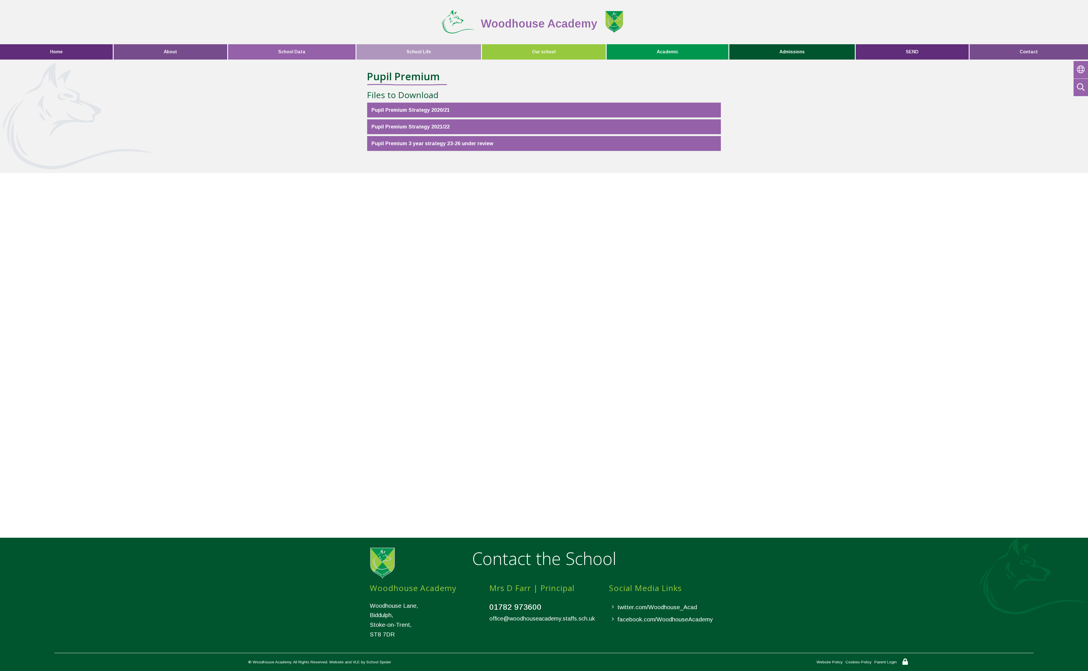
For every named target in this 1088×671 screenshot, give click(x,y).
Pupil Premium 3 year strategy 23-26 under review (432, 143)
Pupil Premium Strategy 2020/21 (410, 110)
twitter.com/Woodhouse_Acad (657, 607)
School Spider (378, 662)
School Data (291, 51)
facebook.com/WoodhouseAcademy (665, 619)
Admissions (792, 51)
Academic (667, 51)
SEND (912, 51)
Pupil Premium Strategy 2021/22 (410, 127)
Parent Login (885, 662)
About (170, 51)
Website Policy (830, 662)
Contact (1029, 51)
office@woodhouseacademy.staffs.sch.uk (542, 618)
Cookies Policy (858, 662)
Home (56, 51)
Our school (544, 51)
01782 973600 (515, 607)
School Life (419, 51)
